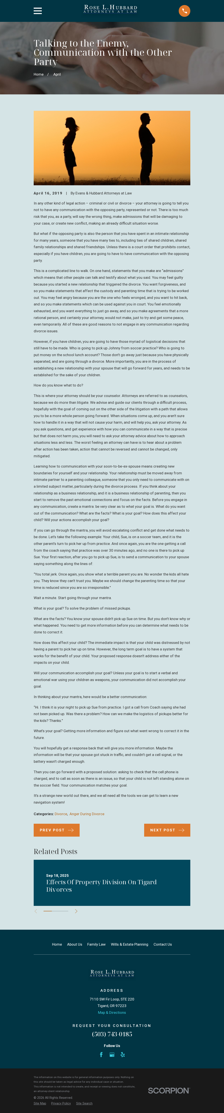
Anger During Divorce (87, 814)
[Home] (110, 11)
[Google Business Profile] (112, 1054)
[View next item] (76, 911)
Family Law (96, 944)
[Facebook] (101, 1054)
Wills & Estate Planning (129, 944)
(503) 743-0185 (112, 1034)
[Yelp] (122, 1054)
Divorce (61, 814)
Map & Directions (112, 1012)
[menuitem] (40, 1103)
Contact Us (163, 944)
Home (57, 944)
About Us (74, 944)
